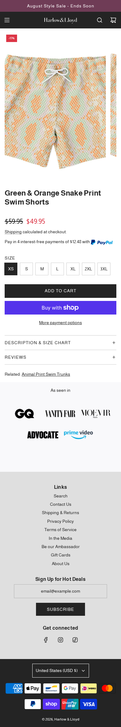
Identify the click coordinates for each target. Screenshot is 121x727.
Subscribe (60, 609)
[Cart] (113, 20)
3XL (104, 268)
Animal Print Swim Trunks (46, 374)
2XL (88, 268)
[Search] (99, 20)
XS (11, 268)
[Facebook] (46, 640)
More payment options (60, 322)
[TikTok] (75, 640)
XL (73, 268)
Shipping (13, 231)
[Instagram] (60, 640)
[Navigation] (7, 20)
